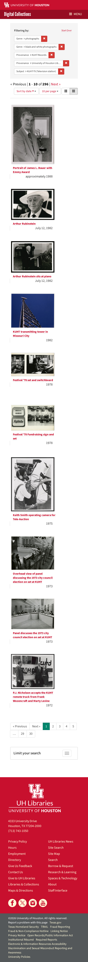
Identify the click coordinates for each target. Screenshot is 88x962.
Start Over (66, 30)
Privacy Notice (16, 935)
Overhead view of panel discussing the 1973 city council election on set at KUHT (33, 578)
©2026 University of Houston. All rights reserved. (37, 918)
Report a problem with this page (27, 923)
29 (22, 733)
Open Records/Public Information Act (50, 935)
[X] (22, 903)
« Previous (20, 726)
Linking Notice (59, 931)
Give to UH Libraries (21, 878)
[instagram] (33, 903)
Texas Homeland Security (23, 927)
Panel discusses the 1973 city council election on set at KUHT (32, 635)
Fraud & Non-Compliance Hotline (28, 931)
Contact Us (15, 872)
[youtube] (43, 903)
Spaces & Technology (62, 878)
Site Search (56, 847)
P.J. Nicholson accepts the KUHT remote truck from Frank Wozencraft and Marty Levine (33, 697)
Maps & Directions (20, 890)
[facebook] (12, 903)
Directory (14, 860)
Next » (56, 84)
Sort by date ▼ (25, 91)
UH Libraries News (60, 841)
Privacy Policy (17, 841)
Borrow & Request (60, 866)
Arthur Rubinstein (24, 224)
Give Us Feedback (20, 866)
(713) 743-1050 (18, 831)
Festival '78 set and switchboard (33, 380)
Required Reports (46, 940)
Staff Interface (57, 890)
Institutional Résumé (21, 940)
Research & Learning (62, 872)
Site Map (54, 854)
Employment (17, 854)
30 (31, 733)
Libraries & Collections (23, 884)
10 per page (49, 91)
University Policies (19, 957)
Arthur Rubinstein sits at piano (32, 276)
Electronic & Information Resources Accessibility (37, 944)
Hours (12, 847)
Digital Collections (17, 14)
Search (53, 860)
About (52, 884)
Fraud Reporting (60, 927)
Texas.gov (55, 923)
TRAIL (44, 927)
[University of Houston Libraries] (34, 798)
